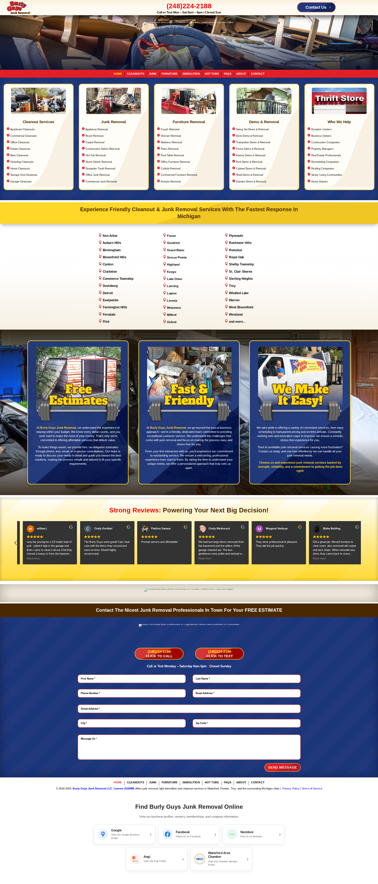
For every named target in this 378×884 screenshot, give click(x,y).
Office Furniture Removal (175, 161)
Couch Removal (168, 129)
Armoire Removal (171, 181)
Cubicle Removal (168, 168)
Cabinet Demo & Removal (251, 168)
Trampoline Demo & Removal (253, 142)
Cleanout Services (38, 122)
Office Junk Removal (98, 174)
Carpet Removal (95, 142)
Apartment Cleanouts (22, 129)
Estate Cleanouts (20, 148)
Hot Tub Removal (94, 155)
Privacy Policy (290, 788)
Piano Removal (169, 148)
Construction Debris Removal (103, 148)
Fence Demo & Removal (250, 148)
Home (118, 73)
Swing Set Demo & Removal (252, 129)
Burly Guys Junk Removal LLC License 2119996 (103, 788)
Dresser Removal (171, 135)
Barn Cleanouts (19, 155)
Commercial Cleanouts (23, 135)
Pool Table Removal (170, 155)
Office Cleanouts (20, 142)
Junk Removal (113, 122)
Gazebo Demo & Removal (251, 181)
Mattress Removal (171, 142)
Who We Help (339, 122)
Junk (153, 73)
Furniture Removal (189, 122)
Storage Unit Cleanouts (23, 174)
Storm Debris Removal (99, 161)
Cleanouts (135, 73)
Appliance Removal (96, 129)
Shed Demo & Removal (247, 174)
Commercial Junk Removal (101, 181)
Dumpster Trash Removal (100, 168)
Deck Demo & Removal (249, 135)
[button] (362, 544)
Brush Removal (92, 135)
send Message (282, 767)
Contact (257, 73)
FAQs (227, 73)
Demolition (191, 73)
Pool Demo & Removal (249, 161)
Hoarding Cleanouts (21, 161)
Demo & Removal (264, 122)
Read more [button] (29, 558)
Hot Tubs (212, 73)
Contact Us (316, 7)
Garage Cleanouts (21, 181)
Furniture (170, 73)
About (241, 73)
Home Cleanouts (20, 168)
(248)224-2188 (189, 6)
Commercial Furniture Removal (179, 174)
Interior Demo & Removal (250, 155)
